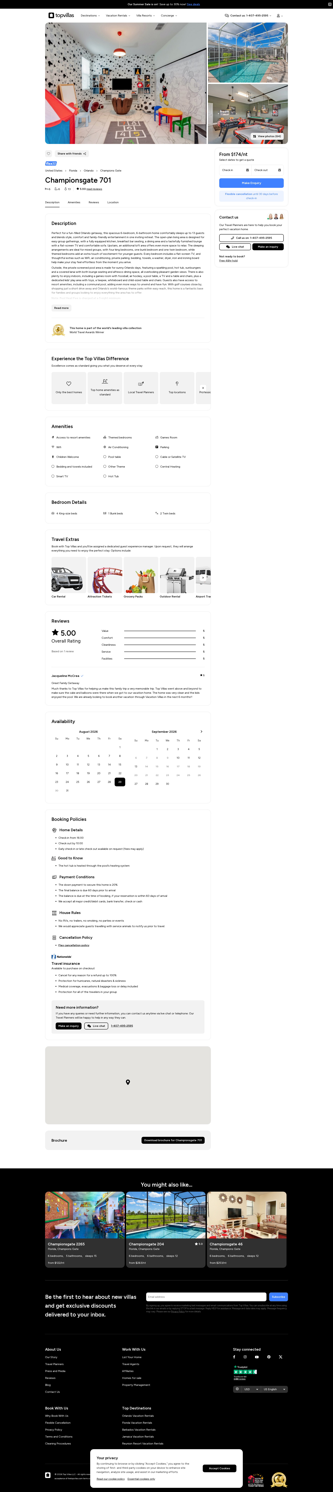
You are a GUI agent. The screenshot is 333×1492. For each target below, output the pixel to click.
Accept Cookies (219, 1468)
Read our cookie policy (111, 1479)
